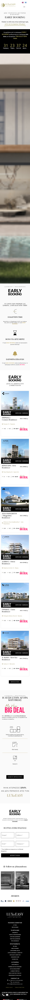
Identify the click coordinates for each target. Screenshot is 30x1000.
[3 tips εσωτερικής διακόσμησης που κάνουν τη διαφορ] (8, 880)
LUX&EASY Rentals (15, 971)
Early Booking (15, 948)
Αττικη (15, 925)
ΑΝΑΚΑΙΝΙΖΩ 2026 (15, 957)
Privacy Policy (9, 987)
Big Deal (15, 946)
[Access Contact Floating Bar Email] (7, 995)
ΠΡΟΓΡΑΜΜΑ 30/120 (15, 950)
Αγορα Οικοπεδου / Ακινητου (15, 952)
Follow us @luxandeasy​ (16, 866)
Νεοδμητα (15, 932)
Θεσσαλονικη (15, 927)
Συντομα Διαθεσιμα (15, 936)
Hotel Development (15, 968)
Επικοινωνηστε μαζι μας (15, 975)
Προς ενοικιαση (15, 940)
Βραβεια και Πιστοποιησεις (15, 966)
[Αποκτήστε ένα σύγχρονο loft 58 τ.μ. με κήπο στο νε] (22, 880)
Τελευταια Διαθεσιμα (15, 938)
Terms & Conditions (19, 987)
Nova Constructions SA (15, 973)
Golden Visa (15, 959)
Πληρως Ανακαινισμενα (15, 934)
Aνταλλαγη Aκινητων (15, 954)
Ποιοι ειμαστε (15, 964)
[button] (15, 681)
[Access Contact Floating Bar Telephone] (3, 995)
